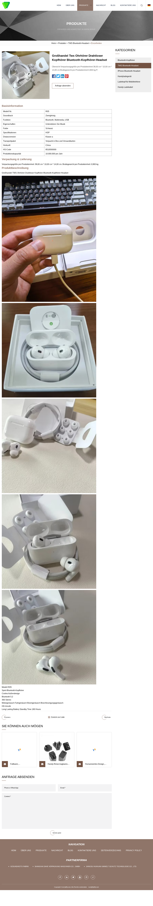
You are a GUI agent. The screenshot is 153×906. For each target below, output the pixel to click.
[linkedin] (67, 877)
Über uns (70, 5)
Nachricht (101, 5)
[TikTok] (93, 877)
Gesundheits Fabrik (19, 866)
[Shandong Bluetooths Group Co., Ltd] (6, 5)
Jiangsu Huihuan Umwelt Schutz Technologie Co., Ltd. (111, 866)
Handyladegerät (124, 76)
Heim (59, 5)
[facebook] (60, 877)
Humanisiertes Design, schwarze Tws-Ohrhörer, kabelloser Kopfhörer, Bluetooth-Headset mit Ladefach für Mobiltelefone (96, 765)
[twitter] (73, 877)
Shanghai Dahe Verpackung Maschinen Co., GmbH (57, 866)
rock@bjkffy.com (93, 887)
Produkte (83, 5)
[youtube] (80, 877)
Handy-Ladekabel (125, 87)
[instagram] (86, 877)
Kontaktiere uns (128, 5)
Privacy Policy (134, 850)
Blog (113, 5)
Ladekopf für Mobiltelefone (129, 82)
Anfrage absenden (63, 86)
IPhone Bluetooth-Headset (129, 71)
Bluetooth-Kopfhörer (126, 60)
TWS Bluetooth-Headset (78, 43)
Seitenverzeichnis (111, 850)
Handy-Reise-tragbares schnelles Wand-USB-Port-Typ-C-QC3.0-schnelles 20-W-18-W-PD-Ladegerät (59, 765)
